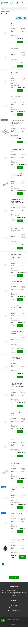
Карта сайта (13, 624)
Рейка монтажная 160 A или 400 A (18, 488)
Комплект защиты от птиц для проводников (17, 148)
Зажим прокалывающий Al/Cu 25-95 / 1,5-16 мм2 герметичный (18, 539)
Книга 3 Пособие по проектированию (16, 97)
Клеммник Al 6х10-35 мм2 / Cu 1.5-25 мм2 (17, 358)
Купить (20, 41)
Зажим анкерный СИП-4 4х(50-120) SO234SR (18, 174)
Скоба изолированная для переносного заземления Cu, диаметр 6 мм (18, 385)
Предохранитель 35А (17, 513)
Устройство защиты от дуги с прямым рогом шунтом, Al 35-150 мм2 (17, 228)
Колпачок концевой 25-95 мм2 (18, 412)
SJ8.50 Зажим (15, 72)
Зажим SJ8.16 (15, 48)
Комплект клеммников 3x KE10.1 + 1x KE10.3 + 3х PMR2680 (17, 122)
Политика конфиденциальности (14, 621)
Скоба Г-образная (16, 438)
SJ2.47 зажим (14, 24)
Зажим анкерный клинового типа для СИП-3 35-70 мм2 (16, 255)
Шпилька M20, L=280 (17, 281)
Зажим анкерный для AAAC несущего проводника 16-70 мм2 (17, 201)
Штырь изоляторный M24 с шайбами (17, 462)
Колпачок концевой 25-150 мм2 (18, 332)
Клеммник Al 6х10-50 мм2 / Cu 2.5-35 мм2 (17, 306)
